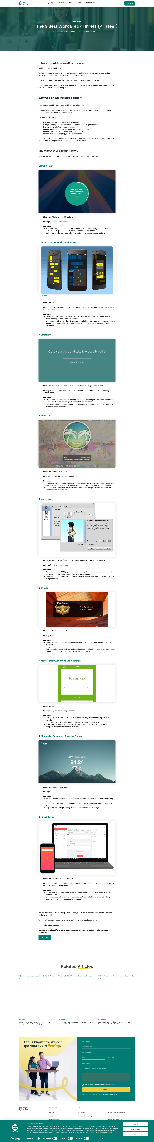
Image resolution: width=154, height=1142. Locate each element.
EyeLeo (44, 588)
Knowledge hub (90, 2)
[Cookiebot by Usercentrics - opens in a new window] (15, 1138)
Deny (135, 1134)
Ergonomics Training (85, 1116)
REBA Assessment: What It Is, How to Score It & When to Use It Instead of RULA (115, 1023)
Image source (44, 295)
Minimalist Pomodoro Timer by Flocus (61, 736)
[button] (51, 2)
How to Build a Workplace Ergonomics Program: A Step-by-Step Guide (76, 1023)
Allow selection (135, 1129)
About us (71, 2)
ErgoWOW (62, 2)
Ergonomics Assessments (116, 1112)
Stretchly (46, 334)
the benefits (70, 140)
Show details (96, 1138)
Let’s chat (44, 937)
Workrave (46, 499)
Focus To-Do (48, 816)
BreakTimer (46, 165)
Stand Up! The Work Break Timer (58, 242)
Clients (80, 2)
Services (50, 2)
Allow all (135, 1124)
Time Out (46, 415)
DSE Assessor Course (115, 1119)
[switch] (54, 1138)
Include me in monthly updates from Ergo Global (100, 1085)
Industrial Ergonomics (115, 1116)
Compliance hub (53, 4)
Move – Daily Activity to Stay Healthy (61, 660)
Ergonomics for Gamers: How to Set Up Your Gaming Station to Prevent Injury (34, 1023)
